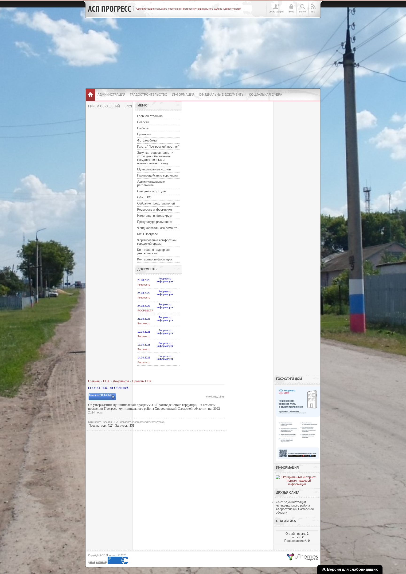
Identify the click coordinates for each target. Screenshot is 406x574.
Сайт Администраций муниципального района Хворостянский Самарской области (295, 507)
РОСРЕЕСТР (145, 310)
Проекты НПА (142, 381)
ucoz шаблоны (302, 557)
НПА (106, 381)
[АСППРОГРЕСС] (109, 8)
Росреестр (143, 284)
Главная (94, 381)
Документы (121, 381)
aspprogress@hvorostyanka (148, 422)
